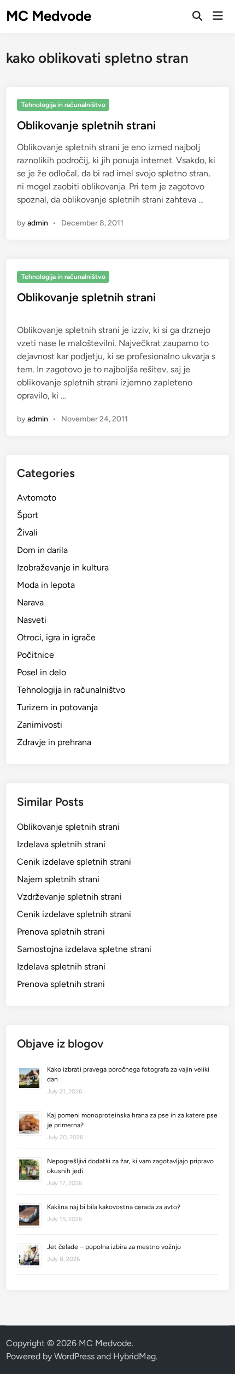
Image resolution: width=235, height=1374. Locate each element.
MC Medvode (48, 16)
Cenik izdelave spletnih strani (74, 861)
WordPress (74, 1356)
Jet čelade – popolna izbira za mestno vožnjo (114, 1247)
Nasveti (31, 620)
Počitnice (35, 655)
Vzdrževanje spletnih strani (69, 896)
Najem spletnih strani (58, 879)
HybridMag (134, 1356)
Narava (30, 602)
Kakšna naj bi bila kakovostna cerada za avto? (113, 1207)
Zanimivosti (39, 724)
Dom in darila (42, 550)
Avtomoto (36, 497)
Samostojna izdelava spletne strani (84, 949)
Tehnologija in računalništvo (63, 105)
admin (37, 223)
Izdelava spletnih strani (61, 844)
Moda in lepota (46, 585)
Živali (27, 532)
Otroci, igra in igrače (56, 637)
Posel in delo (41, 672)
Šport (27, 515)
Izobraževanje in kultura (63, 567)
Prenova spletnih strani (61, 931)
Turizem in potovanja (57, 707)
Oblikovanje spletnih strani (86, 125)
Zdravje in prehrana (54, 742)
